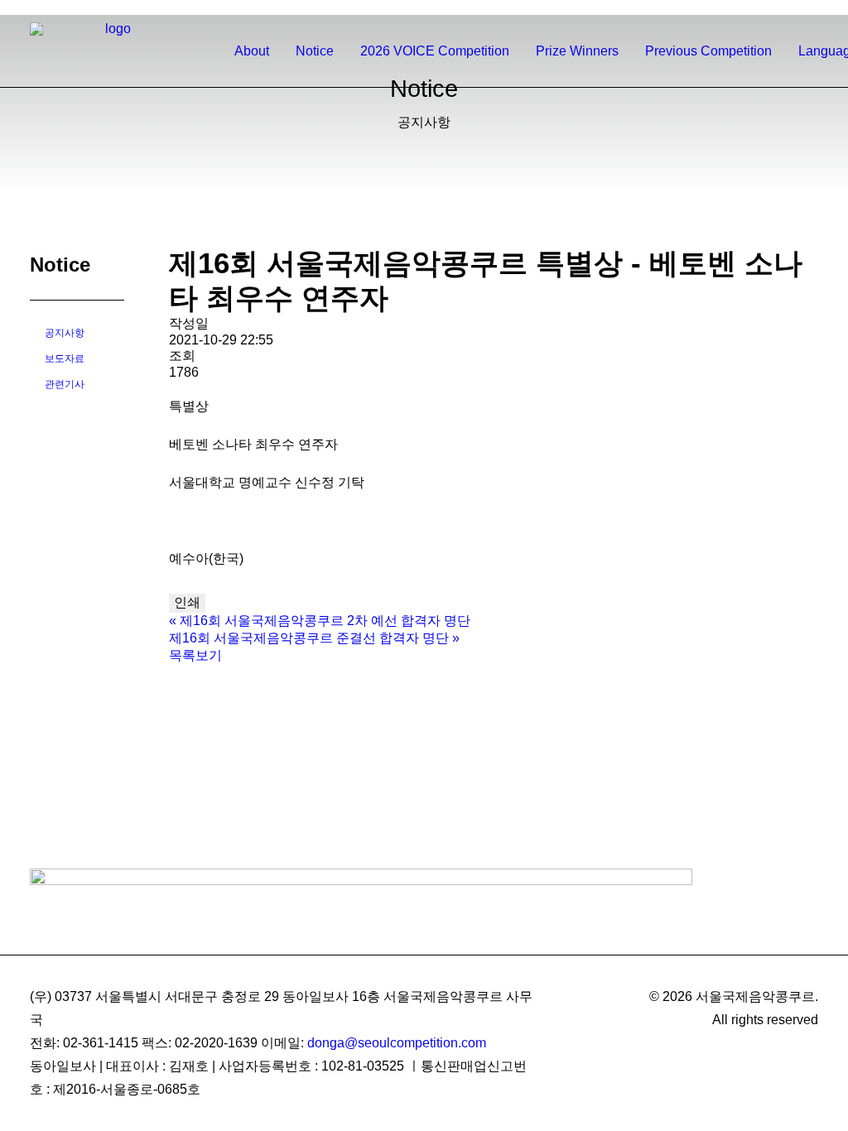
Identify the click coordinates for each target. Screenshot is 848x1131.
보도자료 (64, 358)
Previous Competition (708, 51)
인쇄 (187, 602)
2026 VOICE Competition (434, 51)
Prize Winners (577, 51)
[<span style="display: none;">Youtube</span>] (810, 7)
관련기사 (64, 384)
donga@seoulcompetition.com (396, 1043)
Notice (315, 51)
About (251, 51)
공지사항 (64, 333)
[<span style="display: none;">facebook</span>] (766, 7)
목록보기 (195, 655)
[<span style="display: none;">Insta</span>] (789, 7)
